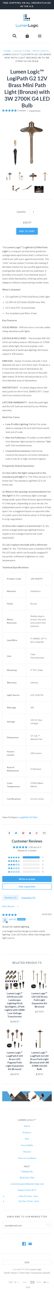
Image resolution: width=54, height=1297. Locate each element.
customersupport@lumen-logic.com (27, 1184)
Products (27, 1132)
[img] (9, 914)
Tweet (16, 833)
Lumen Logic (35, 1269)
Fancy (30, 833)
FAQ (27, 1138)
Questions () (28, 897)
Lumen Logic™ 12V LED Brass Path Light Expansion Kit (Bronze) (39, 1000)
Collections (21, 51)
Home (7, 51)
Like (9, 833)
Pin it (23, 833)
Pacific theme (10, 1272)
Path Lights (41, 51)
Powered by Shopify (40, 1272)
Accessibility (27, 1145)
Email (44, 833)
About (27, 1126)
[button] (9, 110)
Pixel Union (25, 1272)
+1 (37, 833)
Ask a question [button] (27, 886)
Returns (27, 1151)
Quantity (21, 211)
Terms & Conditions (27, 1158)
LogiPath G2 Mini (28, 817)
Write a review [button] (27, 878)
